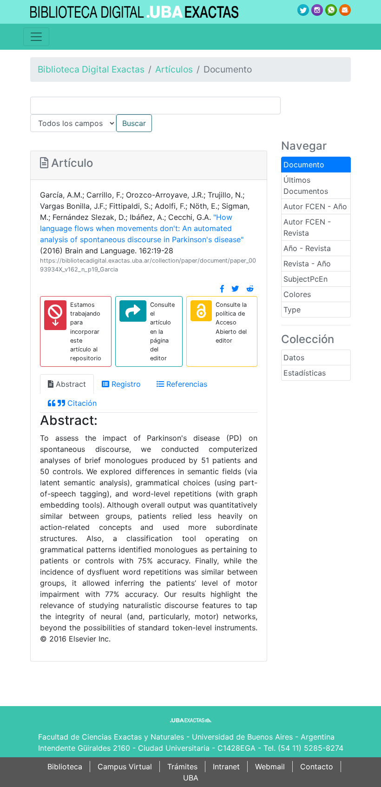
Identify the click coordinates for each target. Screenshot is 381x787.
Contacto (316, 766)
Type (292, 309)
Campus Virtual (125, 766)
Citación (81, 403)
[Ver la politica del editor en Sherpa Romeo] (201, 310)
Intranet (226, 766)
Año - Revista (307, 248)
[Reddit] (250, 288)
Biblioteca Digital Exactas (91, 69)
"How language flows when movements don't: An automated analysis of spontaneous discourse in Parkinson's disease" (141, 228)
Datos (293, 357)
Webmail (270, 766)
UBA (190, 777)
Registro (125, 384)
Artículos (174, 69)
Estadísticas (304, 372)
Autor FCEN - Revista (307, 227)
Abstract (69, 384)
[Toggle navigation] (36, 36)
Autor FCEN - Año (315, 206)
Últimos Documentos (305, 185)
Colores (297, 294)
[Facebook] (222, 288)
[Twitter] (235, 288)
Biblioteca (64, 766)
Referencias (185, 384)
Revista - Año (307, 263)
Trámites (182, 766)
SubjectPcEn (305, 279)
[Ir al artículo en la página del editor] (132, 311)
